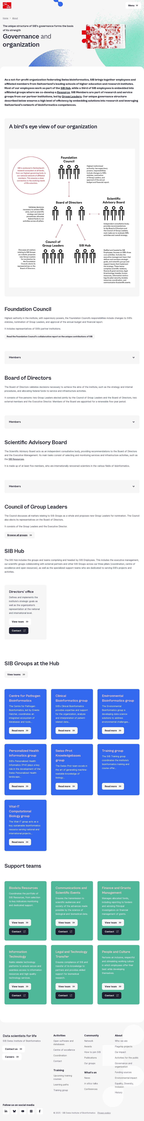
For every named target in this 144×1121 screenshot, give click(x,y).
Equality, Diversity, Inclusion (124, 1085)
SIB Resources (16, 459)
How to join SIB (92, 1052)
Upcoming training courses (62, 1077)
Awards (88, 1046)
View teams (14, 674)
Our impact (120, 1052)
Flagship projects (123, 1046)
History (118, 1092)
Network (88, 1040)
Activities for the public (127, 1057)
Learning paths (61, 1084)
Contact (57, 1061)
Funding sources (123, 1072)
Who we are (121, 1040)
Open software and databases (63, 1042)
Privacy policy (104, 1113)
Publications (90, 1057)
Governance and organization (123, 1065)
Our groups (89, 1063)
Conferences (90, 1089)
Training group (60, 1090)
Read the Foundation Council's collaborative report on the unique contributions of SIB (50, 336)
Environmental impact (126, 1077)
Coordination (60, 1055)
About (15, 18)
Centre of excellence (64, 1049)
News (87, 1077)
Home (5, 18)
